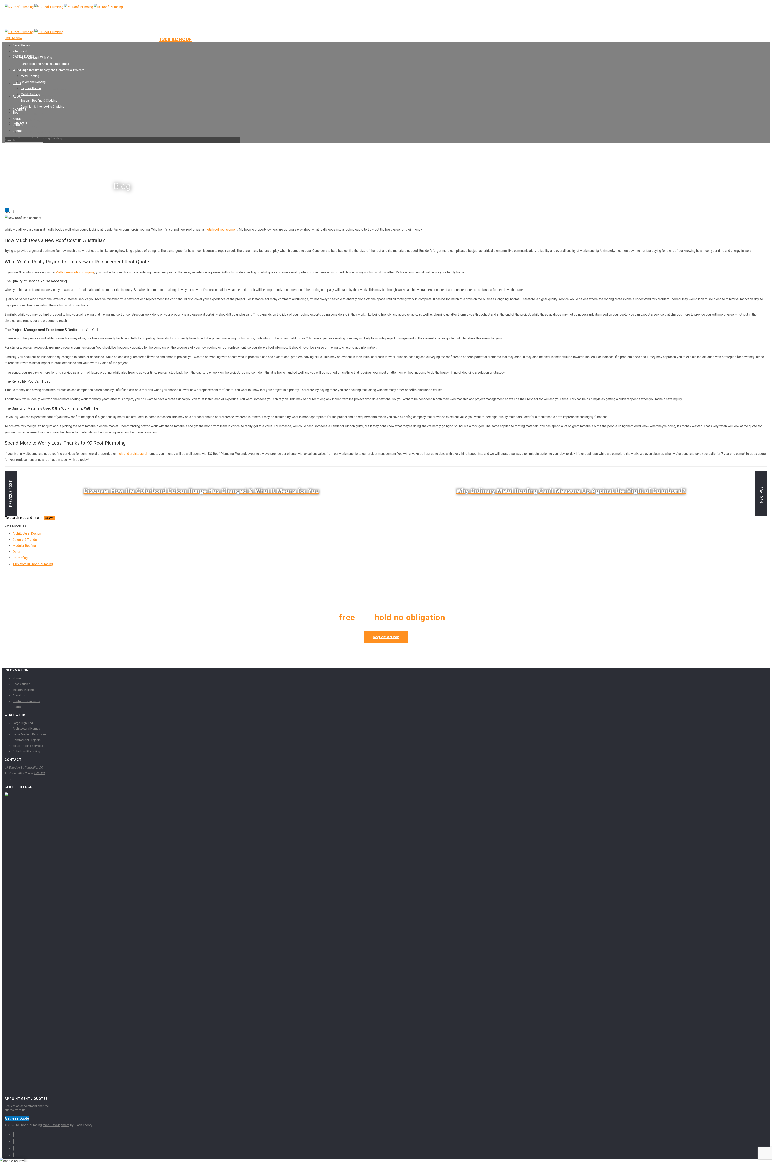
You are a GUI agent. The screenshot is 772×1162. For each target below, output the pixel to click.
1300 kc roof (175, 39)
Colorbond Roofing (30, 114)
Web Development (56, 1125)
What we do (20, 51)
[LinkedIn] (13, 1148)
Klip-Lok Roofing (29, 120)
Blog (17, 83)
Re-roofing (20, 558)
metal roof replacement (221, 229)
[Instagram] (13, 1141)
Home (17, 678)
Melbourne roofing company (74, 272)
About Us (19, 695)
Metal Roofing (30, 76)
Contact (18, 131)
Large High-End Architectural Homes (42, 89)
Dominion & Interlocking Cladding (42, 106)
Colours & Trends (25, 540)
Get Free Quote (17, 1118)
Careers (20, 110)
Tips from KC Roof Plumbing (33, 564)
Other (16, 552)
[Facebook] (13, 1134)
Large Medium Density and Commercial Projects (52, 70)
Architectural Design (27, 533)
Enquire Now (13, 38)
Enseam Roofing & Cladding (36, 132)
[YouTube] (13, 1154)
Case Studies (21, 45)
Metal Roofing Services (28, 746)
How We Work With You (36, 58)
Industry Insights (24, 690)
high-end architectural (132, 454)
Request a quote (386, 637)
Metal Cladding (28, 126)
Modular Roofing (24, 546)
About (17, 119)
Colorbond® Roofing (26, 751)
